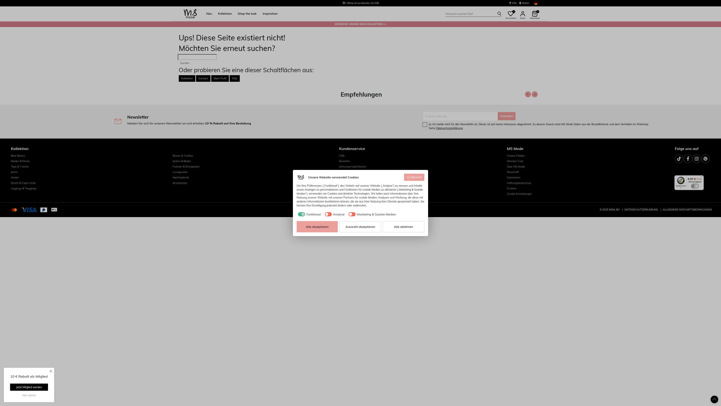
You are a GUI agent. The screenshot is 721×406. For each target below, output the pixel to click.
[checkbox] (309, 214)
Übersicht (416, 177)
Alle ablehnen (403, 227)
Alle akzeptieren (317, 227)
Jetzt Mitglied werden (29, 387)
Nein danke (29, 395)
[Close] (50, 371)
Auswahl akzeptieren (360, 227)
